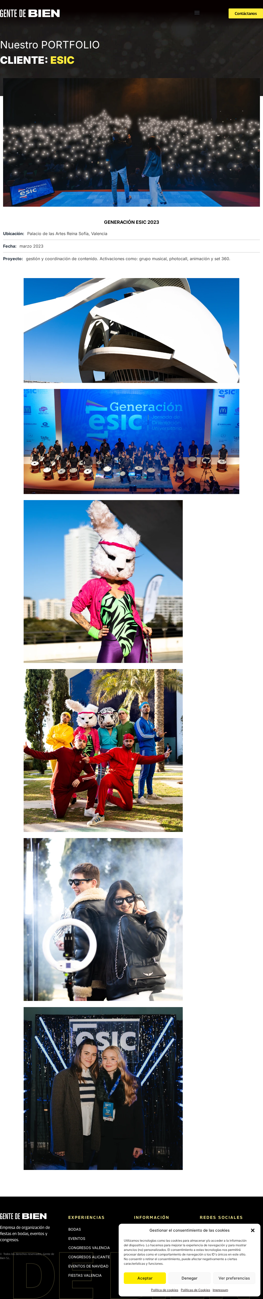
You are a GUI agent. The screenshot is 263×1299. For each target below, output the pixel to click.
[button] (252, 1230)
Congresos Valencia (89, 1247)
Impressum (220, 1290)
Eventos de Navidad (88, 1266)
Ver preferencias (234, 1278)
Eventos (76, 1238)
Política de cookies (164, 1290)
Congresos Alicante (89, 1257)
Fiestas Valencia (85, 1275)
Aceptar (145, 1278)
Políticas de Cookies (195, 1290)
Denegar (190, 1278)
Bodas (74, 1229)
